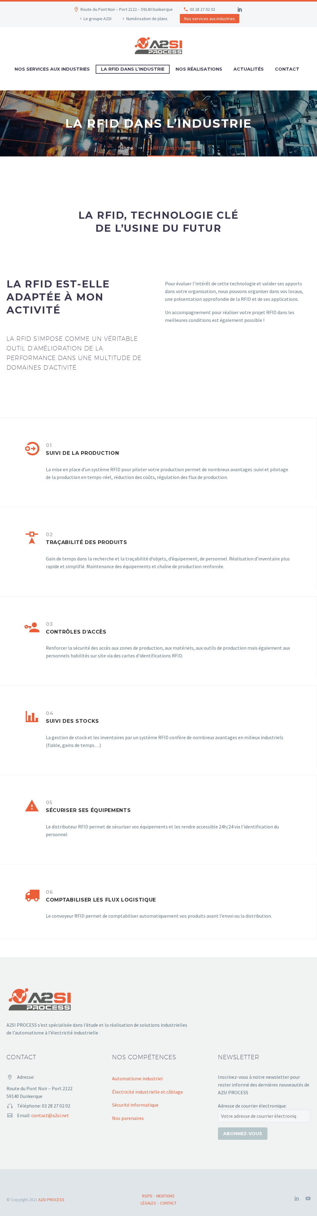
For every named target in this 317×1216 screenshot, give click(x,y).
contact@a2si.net (50, 1115)
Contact (287, 69)
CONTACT (168, 1203)
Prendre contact (194, 346)
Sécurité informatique (135, 1105)
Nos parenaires (128, 1118)
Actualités (248, 69)
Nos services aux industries (209, 18)
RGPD (147, 1196)
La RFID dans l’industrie (132, 69)
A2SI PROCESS (51, 1199)
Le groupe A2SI (97, 18)
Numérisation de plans (146, 18)
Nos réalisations (199, 69)
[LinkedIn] (240, 9)
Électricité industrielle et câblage (147, 1092)
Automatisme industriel (137, 1078)
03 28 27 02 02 (202, 9)
